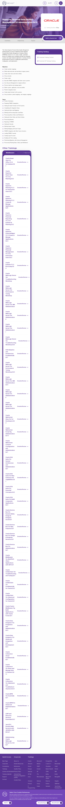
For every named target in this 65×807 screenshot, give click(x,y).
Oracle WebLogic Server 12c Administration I (10, 406)
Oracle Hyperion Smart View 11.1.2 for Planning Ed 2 (10, 175)
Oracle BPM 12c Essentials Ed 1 (10, 695)
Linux (29, 776)
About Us (16, 761)
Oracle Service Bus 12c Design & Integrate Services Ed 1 (10, 536)
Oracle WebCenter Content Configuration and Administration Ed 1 (10, 446)
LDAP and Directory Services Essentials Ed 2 (10, 716)
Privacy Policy (17, 771)
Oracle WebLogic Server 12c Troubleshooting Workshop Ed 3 (11, 341)
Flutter (56, 769)
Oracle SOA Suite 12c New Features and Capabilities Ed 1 (10, 477)
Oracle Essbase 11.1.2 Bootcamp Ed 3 (10, 265)
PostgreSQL (49, 761)
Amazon (30, 763)
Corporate (5, 763)
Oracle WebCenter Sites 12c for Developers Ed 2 (10, 419)
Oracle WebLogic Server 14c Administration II (10, 315)
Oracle (7, 25)
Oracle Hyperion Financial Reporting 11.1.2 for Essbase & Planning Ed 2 (10, 219)
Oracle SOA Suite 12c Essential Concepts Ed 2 (10, 489)
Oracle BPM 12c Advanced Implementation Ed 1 (10, 705)
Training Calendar (6, 774)
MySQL (39, 763)
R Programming (31, 787)
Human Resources (18, 763)
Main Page (5, 761)
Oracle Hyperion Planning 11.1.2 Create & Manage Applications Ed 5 (10, 202)
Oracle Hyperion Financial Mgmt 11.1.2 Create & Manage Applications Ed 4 (10, 235)
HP (37, 771)
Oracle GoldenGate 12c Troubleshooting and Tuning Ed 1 (11, 572)
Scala (38, 786)
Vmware (30, 781)
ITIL (38, 774)
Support (4, 776)
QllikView (57, 783)
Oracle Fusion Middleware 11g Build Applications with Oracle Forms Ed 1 (10, 611)
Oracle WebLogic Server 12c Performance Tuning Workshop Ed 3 (10, 367)
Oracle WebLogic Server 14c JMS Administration (10, 303)
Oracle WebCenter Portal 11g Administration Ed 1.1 (10, 431)
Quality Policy (17, 769)
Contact (4, 779)
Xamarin (48, 786)
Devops (30, 769)
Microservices (40, 776)
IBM (56, 771)
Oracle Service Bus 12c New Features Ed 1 (10, 526)
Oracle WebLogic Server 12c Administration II (10, 393)
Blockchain (57, 763)
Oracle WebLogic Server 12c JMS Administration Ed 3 (10, 381)
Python (47, 783)
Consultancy (5, 766)
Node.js (39, 781)
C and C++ (48, 763)
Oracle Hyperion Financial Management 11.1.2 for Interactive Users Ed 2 (10, 252)
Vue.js (38, 783)
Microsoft (39, 761)
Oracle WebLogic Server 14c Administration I (10, 328)
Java (56, 761)
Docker (39, 769)
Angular (57, 781)
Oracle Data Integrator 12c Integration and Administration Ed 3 (10, 625)
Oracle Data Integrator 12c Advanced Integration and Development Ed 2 (10, 641)
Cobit (56, 766)
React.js (48, 781)
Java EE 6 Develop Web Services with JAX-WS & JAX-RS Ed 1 (10, 728)
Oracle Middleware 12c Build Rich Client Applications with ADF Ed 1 (10, 560)
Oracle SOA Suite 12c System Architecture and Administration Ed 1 (10, 463)
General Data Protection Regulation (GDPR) (19, 776)
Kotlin (56, 774)
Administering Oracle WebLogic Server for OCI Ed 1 (10, 741)
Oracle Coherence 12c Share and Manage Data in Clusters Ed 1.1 (10, 669)
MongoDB (57, 776)
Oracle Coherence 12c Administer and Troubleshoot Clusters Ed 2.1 (10, 684)
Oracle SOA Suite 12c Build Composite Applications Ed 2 (10, 501)
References (17, 766)
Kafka (47, 774)
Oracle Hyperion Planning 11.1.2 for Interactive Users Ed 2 (10, 187)
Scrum (29, 766)
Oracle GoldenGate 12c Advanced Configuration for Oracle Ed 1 (10, 597)
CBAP (38, 766)
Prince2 (30, 783)
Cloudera (48, 766)
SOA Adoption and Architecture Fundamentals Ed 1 (10, 353)
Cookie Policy (17, 780)
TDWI (47, 771)
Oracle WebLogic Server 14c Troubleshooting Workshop (11, 277)
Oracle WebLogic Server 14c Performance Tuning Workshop (10, 291)
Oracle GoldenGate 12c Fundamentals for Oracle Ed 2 (10, 584)
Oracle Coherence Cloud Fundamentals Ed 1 (10, 655)
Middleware (13, 25)
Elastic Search (49, 769)
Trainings (4, 769)
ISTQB (29, 774)
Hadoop (30, 771)
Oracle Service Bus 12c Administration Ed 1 (10, 547)
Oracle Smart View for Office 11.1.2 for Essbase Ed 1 (10, 162)
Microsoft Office (48, 777)
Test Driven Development (58, 787)
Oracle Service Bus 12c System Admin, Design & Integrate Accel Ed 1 (10, 515)
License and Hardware (8, 771)
